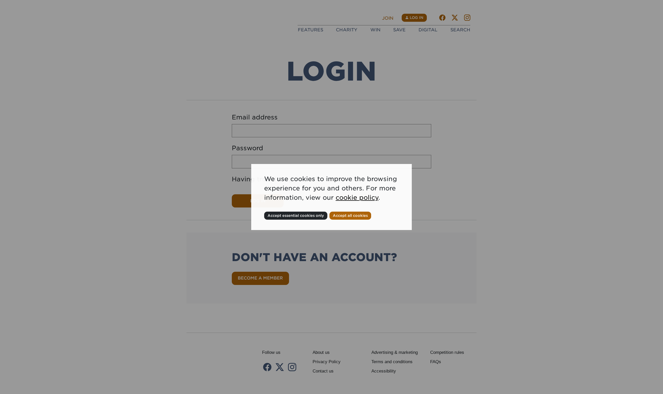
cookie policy (357, 197)
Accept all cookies (350, 215)
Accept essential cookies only (296, 215)
